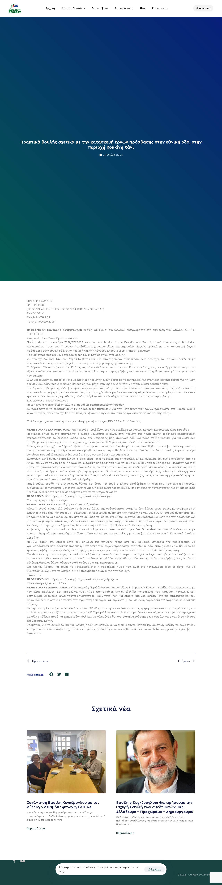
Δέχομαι (154, 869)
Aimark (206, 875)
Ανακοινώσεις (124, 8)
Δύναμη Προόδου (73, 8)
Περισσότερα (36, 828)
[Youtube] (22, 861)
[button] (51, 674)
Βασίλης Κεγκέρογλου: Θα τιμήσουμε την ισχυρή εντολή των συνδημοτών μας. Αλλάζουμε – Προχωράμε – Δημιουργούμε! (155, 807)
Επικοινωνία (160, 8)
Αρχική (50, 8)
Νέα (142, 8)
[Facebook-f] (14, 861)
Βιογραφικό (100, 8)
